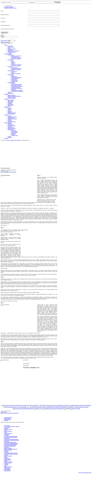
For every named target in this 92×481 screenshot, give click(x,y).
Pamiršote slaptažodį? (8, 6)
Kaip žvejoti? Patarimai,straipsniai (11, 443)
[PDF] (14, 171)
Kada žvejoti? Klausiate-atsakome (11, 439)
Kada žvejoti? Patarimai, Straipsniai (11, 440)
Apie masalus (7, 427)
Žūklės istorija (7, 467)
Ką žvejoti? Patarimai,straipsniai (10, 437)
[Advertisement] (46, 153)
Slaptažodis (32, 2)
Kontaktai (6, 420)
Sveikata (6, 463)
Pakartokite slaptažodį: (5, 25)
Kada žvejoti (6, 438)
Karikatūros (6, 447)
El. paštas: (3, 18)
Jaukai (5, 432)
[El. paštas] (3, 171)
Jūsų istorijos (17, 140)
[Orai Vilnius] (4, 40)
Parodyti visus (3, 412)
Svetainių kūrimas (82, 472)
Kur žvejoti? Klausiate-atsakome (10, 452)
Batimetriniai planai (8, 429)
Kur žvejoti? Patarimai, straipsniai (11, 453)
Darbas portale (7, 418)
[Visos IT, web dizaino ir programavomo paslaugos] (89, 472)
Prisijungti (3, 42)
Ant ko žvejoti (7, 425)
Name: (2, 11)
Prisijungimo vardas (6, 2)
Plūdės (5, 460)
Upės (5, 465)
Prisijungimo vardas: (5, 14)
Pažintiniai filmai (7, 459)
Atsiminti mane (9, 5)
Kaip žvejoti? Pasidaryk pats (10, 442)
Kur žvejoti (6, 451)
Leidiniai (6, 454)
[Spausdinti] (9, 171)
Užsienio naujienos (8, 466)
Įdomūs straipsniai (8, 431)
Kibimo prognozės (8, 450)
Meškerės (6, 457)
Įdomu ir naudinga (10, 140)
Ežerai (5, 430)
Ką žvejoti (6, 435)
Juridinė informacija (8, 433)
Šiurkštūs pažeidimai (8, 461)
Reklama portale (7, 419)
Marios (5, 456)
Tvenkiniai (6, 464)
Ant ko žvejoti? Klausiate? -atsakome (12, 426)
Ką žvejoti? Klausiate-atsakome (10, 436)
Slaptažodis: (3, 21)
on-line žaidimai (7, 458)
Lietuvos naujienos (8, 455)
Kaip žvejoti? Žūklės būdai (9, 446)
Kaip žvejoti (6, 441)
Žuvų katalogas (7, 468)
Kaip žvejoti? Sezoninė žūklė (10, 445)
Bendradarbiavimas (8, 417)
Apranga (6, 428)
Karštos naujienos (8, 448)
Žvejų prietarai (7, 470)
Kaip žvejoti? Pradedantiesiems (10, 444)
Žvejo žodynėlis (7, 469)
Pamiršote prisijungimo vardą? (10, 7)
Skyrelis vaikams (7, 462)
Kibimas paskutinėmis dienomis (10, 449)
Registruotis (4, 32)
